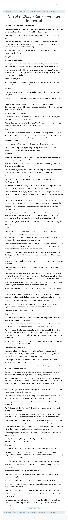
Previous (30, 508)
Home (5, 11)
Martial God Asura (12, 11)
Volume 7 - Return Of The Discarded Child (27, 11)
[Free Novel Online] (33, 4)
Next (39, 508)
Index (35, 508)
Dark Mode (61, 5)
